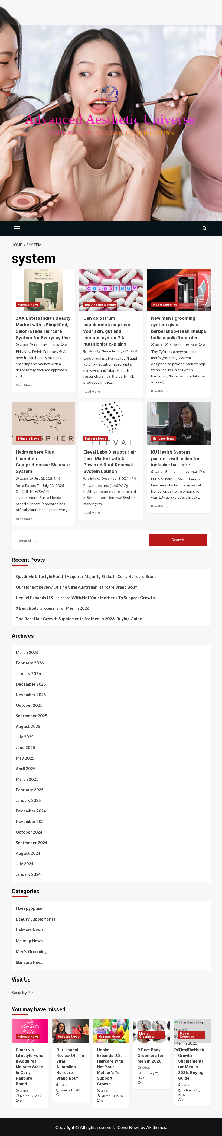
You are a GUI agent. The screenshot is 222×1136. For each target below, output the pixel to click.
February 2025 (30, 789)
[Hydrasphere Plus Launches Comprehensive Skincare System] (43, 423)
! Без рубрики (29, 908)
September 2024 (31, 842)
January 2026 (28, 673)
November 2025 (31, 694)
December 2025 (31, 684)
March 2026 (27, 652)
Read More (24, 385)
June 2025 (25, 747)
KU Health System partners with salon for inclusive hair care (175, 458)
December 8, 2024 (115, 478)
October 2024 (29, 832)
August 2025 (28, 726)
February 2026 (30, 662)
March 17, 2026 (30, 1096)
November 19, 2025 (183, 345)
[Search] (204, 228)
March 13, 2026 (112, 1096)
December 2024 (31, 810)
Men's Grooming (165, 304)
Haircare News (28, 304)
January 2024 (28, 874)
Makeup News (29, 940)
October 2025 (29, 705)
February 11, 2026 (46, 345)
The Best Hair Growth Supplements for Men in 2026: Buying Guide (79, 618)
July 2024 (25, 863)
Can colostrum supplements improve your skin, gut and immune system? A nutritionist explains (106, 331)
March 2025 (27, 779)
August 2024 (28, 853)
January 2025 (28, 800)
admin (24, 344)
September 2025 (31, 715)
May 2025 (25, 758)
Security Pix (23, 992)
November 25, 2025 (115, 351)
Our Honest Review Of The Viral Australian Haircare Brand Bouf (76, 587)
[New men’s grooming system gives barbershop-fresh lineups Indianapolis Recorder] (179, 290)
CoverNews (128, 1127)
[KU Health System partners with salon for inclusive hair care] (179, 423)
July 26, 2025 (43, 478)
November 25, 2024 (183, 472)
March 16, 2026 (71, 1090)
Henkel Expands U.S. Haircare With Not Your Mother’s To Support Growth (85, 597)
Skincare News (28, 438)
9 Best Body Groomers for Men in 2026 (52, 608)
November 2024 (31, 821)
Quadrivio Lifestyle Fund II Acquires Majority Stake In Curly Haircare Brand (86, 576)
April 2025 (25, 768)
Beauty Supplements (100, 304)
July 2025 (25, 736)
